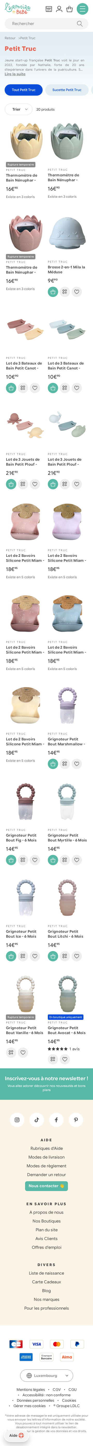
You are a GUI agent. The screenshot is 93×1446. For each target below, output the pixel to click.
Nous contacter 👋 (46, 1186)
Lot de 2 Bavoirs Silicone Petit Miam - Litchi (25, 560)
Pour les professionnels (46, 1308)
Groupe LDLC (68, 1405)
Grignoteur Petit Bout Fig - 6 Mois (21, 837)
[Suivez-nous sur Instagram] (17, 1120)
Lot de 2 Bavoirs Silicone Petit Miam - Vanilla (25, 744)
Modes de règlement (46, 1166)
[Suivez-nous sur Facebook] (56, 1120)
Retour (10, 38)
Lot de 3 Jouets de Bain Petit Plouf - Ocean (64, 464)
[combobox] (19, 109)
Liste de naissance (46, 1273)
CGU (72, 1389)
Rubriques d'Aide (46, 1148)
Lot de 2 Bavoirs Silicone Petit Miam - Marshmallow (67, 560)
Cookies (69, 1400)
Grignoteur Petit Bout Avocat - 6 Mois (67, 1030)
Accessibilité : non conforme (46, 1395)
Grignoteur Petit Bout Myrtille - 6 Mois (67, 837)
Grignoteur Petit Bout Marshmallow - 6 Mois (66, 744)
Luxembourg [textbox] (45, 1375)
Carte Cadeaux (46, 1282)
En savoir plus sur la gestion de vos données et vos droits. (47, 1431)
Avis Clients (46, 1238)
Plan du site (47, 1230)
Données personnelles (35, 1400)
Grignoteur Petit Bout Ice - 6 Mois (21, 934)
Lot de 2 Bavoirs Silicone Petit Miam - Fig (25, 652)
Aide (13, 1435)
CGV (57, 1389)
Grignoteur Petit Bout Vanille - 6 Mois (24, 1030)
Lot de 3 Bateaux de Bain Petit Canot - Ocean (66, 368)
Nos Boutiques (47, 1221)
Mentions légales (31, 1389)
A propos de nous (46, 1212)
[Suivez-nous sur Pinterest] (76, 1120)
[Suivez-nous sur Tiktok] (36, 1120)
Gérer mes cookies (29, 1405)
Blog (46, 1290)
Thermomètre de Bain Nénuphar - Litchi (21, 272)
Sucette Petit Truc (66, 90)
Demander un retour (46, 1174)
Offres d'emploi (46, 1247)
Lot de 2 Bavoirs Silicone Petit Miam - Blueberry (67, 652)
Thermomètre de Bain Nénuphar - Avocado (63, 180)
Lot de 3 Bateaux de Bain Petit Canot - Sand (24, 368)
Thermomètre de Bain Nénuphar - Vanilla (21, 180)
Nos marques (46, 1299)
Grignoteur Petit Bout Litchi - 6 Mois (65, 934)
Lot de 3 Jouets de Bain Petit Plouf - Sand (23, 464)
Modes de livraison (46, 1157)
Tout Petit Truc (23, 90)
